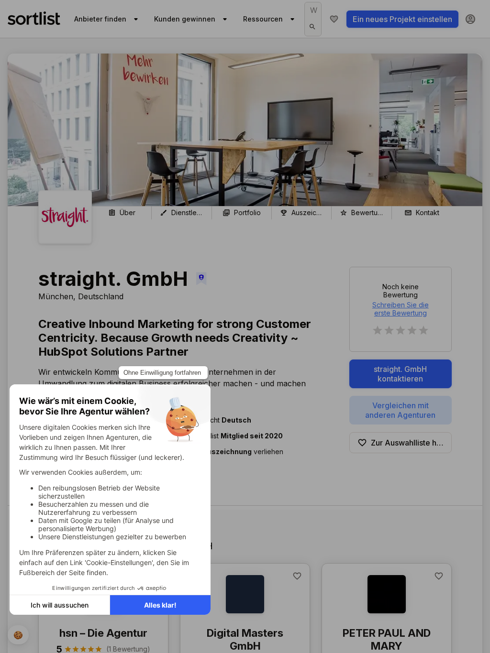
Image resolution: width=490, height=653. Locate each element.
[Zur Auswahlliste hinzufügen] (297, 576)
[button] (250, 451)
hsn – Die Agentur (103, 633)
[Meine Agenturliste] (334, 19)
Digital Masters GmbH (245, 639)
